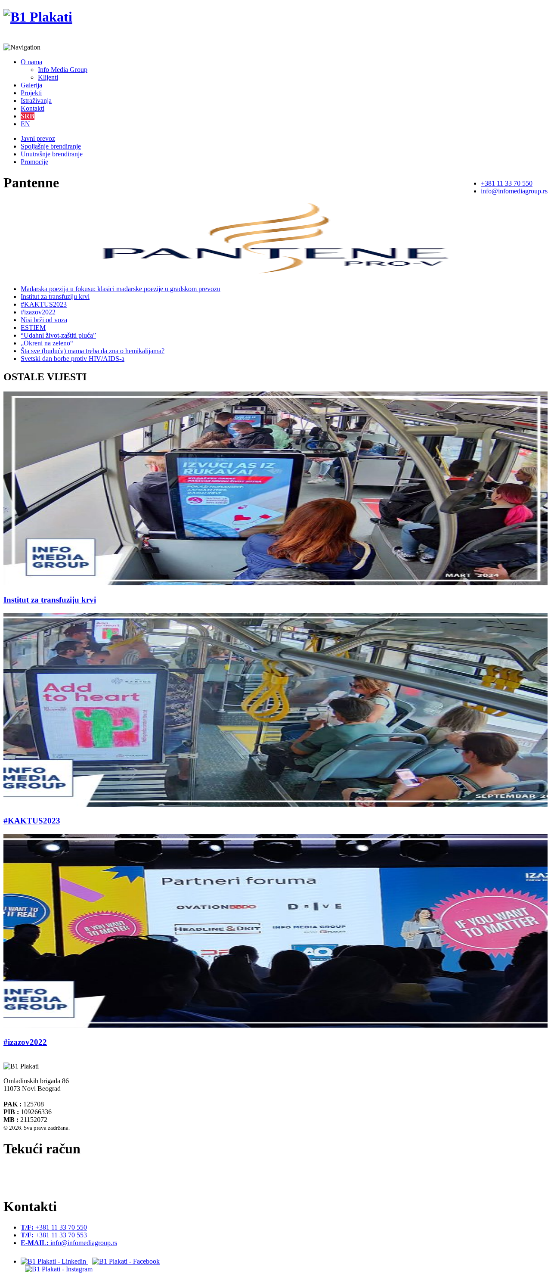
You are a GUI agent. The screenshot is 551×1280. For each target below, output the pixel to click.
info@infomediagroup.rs (514, 191)
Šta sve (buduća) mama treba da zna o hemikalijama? (92, 350)
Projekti (31, 92)
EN (25, 123)
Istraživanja (36, 100)
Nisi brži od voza (44, 319)
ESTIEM (33, 327)
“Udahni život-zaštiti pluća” (58, 335)
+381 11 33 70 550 (506, 183)
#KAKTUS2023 (44, 304)
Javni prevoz (38, 138)
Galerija (31, 85)
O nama (31, 61)
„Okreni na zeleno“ (47, 343)
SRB (27, 116)
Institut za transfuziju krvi (55, 296)
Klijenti (48, 77)
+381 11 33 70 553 (54, 1235)
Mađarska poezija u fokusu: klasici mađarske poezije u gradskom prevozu (120, 288)
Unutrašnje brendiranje (52, 154)
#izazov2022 (38, 312)
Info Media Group (62, 69)
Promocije (34, 161)
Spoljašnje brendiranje (51, 146)
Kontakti (32, 108)
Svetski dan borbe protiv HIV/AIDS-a (72, 358)
